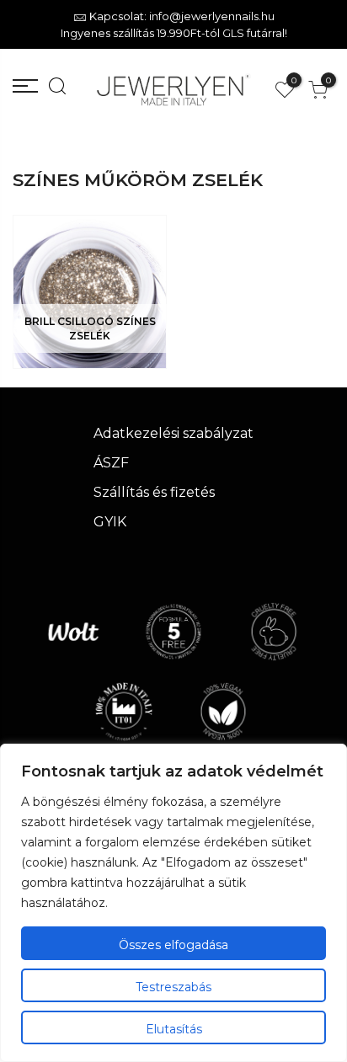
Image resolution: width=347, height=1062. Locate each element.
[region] (173, 903)
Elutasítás (174, 1029)
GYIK (109, 522)
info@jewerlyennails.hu (212, 16)
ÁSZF (111, 463)
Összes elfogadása (173, 945)
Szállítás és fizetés (154, 492)
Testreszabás (173, 987)
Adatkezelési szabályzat (173, 433)
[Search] (52, 89)
